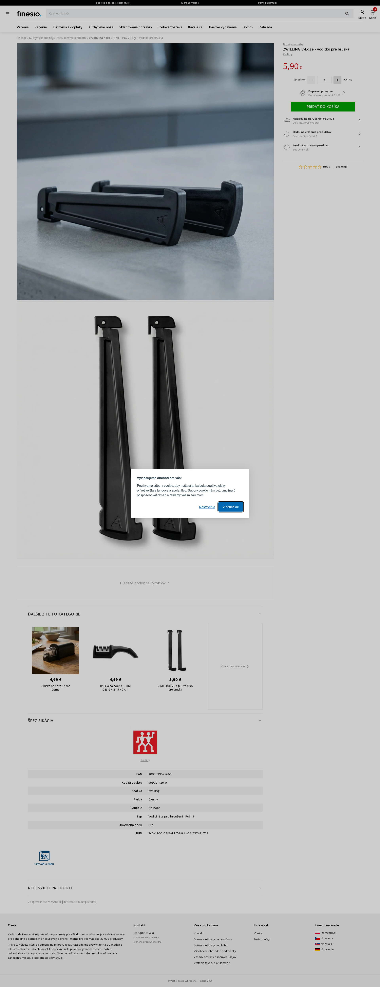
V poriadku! (231, 507)
